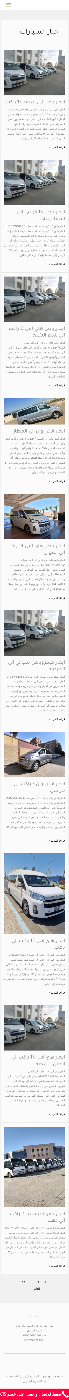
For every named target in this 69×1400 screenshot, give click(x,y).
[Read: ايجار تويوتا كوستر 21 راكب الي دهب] (34, 1166)
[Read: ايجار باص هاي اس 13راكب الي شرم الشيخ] (34, 299)
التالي (34, 1288)
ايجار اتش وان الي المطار (39, 431)
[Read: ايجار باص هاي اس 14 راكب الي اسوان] (34, 516)
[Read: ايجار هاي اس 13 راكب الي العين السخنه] (34, 1027)
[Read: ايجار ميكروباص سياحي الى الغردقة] (34, 632)
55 (23, 1282)
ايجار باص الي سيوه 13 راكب (35, 102)
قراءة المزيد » (57, 147)
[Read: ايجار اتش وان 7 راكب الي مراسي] (34, 754)
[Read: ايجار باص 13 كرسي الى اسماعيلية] (34, 182)
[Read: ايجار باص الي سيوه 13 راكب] (34, 72)
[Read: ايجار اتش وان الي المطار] (34, 411)
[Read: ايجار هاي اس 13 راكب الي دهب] (34, 893)
